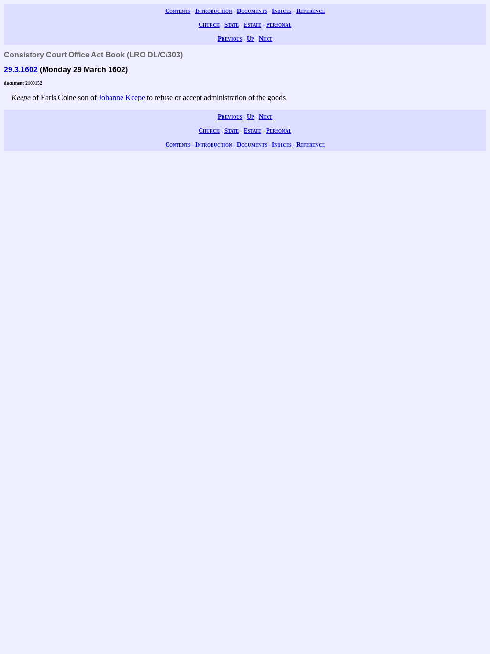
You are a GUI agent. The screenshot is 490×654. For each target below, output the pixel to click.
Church (209, 24)
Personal (278, 24)
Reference (310, 10)
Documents (252, 10)
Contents (177, 10)
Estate (252, 24)
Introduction (213, 10)
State (231, 24)
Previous (230, 38)
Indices (281, 10)
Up (250, 38)
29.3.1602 (21, 70)
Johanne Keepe (122, 97)
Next (265, 38)
